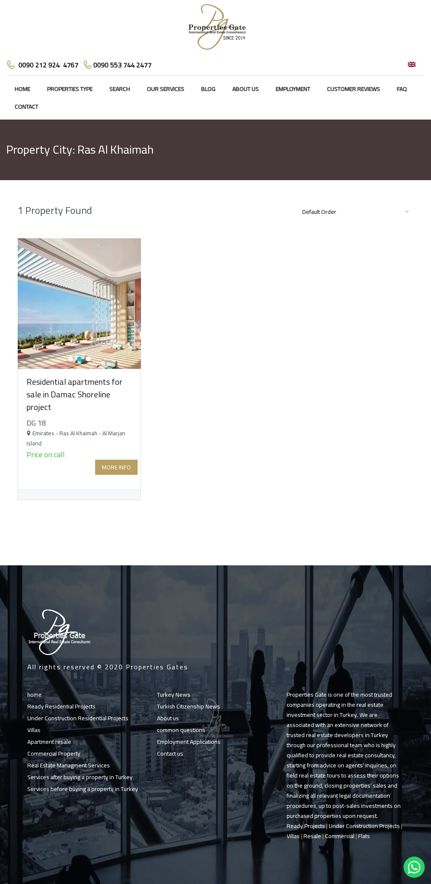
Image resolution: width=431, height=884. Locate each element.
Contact (26, 106)
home (22, 88)
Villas (33, 729)
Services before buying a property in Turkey (82, 788)
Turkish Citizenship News (188, 706)
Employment (293, 88)
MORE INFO (116, 467)
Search (119, 88)
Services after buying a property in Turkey (80, 777)
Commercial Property (53, 753)
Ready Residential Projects (61, 706)
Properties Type (70, 88)
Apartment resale (49, 741)
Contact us (170, 753)
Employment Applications (189, 741)
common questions (181, 729)
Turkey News (173, 694)
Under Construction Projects (364, 825)
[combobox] (354, 211)
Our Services (165, 88)
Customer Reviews (353, 88)
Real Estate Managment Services (68, 765)
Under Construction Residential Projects (77, 718)
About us (245, 88)
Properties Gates (157, 666)
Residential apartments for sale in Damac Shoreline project (74, 394)
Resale (312, 836)
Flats (364, 836)
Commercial (339, 836)
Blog (208, 88)
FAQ (402, 88)
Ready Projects (306, 825)
